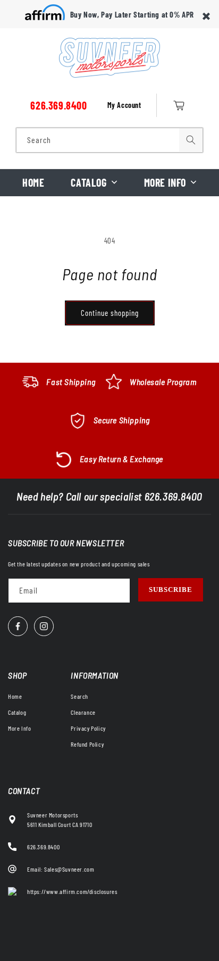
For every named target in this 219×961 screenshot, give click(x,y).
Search (79, 696)
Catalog (88, 182)
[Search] (191, 140)
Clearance (83, 712)
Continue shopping (110, 312)
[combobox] (109, 140)
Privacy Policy (88, 728)
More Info (165, 182)
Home (33, 182)
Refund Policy (87, 744)
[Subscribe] (170, 589)
